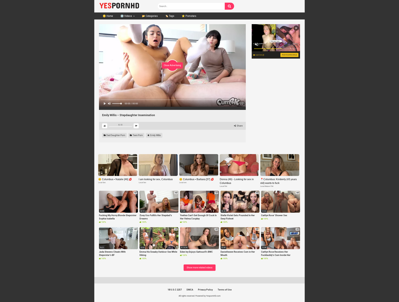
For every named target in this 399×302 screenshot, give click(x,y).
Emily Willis (155, 135)
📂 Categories (150, 15)
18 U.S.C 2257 (175, 289)
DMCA (190, 289)
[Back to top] (388, 292)
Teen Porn (137, 135)
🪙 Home (108, 15)
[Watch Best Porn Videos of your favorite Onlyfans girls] (119, 6)
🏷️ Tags (169, 15)
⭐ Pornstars (189, 15)
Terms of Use (225, 289)
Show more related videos (199, 267)
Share (239, 126)
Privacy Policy (205, 289)
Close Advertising (172, 65)
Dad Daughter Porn (115, 135)
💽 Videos (126, 15)
